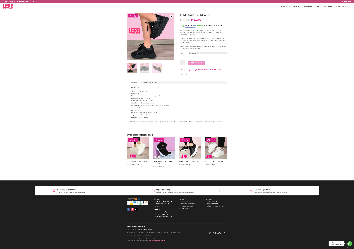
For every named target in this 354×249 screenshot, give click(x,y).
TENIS (132, 11)
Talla (181, 53)
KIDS (318, 6)
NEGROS (137, 11)
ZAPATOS (296, 6)
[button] (171, 16)
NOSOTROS (284, 6)
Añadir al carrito (197, 63)
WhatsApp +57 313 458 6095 (215, 206)
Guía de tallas (184, 75)
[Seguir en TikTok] (136, 209)
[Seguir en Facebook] (128, 209)
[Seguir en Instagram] (132, 209)
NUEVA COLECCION (210, 70)
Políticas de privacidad (187, 206)
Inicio (128, 11)
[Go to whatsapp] (349, 243)
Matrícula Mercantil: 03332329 (145, 229)
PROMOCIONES (327, 6)
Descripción (133, 82)
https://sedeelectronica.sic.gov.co (157, 240)
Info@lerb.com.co (212, 203)
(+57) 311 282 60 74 (213, 201)
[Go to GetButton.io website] (350, 247)
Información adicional (150, 82)
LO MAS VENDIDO (308, 6)
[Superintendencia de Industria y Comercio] (217, 235)
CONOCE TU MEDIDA (340, 6)
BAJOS (196, 70)
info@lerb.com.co (141, 238)
